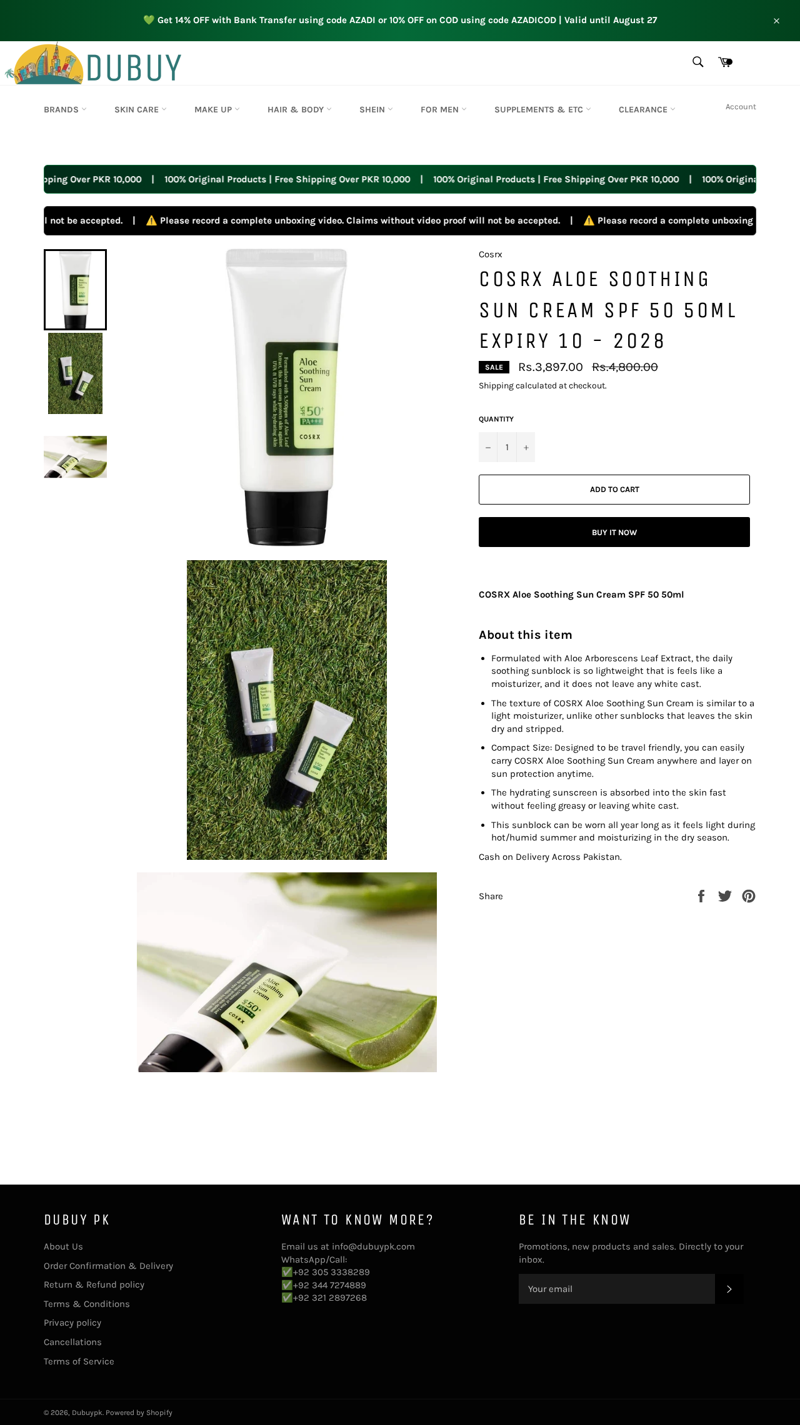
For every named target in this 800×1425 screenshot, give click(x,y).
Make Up (214, 109)
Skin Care (137, 109)
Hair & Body (297, 109)
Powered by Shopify (139, 1412)
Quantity (496, 419)
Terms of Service (79, 1361)
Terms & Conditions (87, 1303)
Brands (62, 109)
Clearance (644, 109)
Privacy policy (72, 1322)
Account (741, 106)
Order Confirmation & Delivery (108, 1265)
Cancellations (73, 1342)
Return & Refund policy (94, 1284)
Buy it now (614, 532)
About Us (63, 1246)
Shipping (496, 385)
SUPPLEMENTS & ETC (540, 109)
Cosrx (490, 254)
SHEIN (373, 109)
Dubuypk (87, 1412)
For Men (441, 109)
